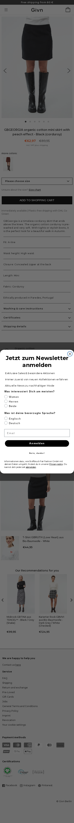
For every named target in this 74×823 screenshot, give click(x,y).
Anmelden (37, 443)
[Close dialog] (69, 353)
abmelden (31, 467)
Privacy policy (56, 464)
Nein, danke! (37, 453)
